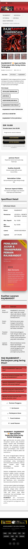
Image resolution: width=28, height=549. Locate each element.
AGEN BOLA (17, 15)
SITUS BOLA (6, 18)
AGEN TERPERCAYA (8, 21)
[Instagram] (14, 543)
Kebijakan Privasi (6, 528)
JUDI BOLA (16, 18)
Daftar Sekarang (14, 142)
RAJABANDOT (6, 15)
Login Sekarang (14, 137)
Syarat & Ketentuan (15, 528)
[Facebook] (10, 543)
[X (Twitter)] (17, 543)
